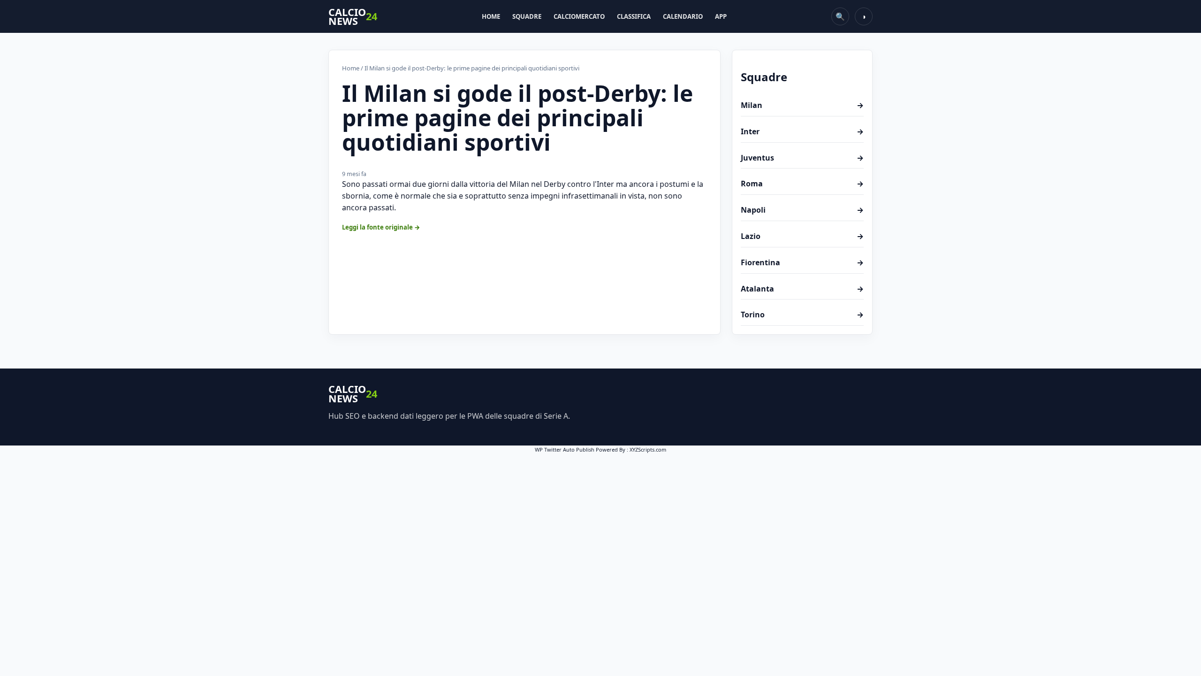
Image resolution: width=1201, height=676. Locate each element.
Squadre (526, 16)
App (721, 16)
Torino (802, 314)
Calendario (683, 16)
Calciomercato (579, 16)
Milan (802, 105)
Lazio (802, 236)
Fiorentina (802, 262)
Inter (802, 131)
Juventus (802, 158)
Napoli (802, 210)
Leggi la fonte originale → (381, 227)
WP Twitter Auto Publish (564, 449)
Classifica (634, 16)
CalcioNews (352, 17)
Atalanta (802, 289)
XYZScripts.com (648, 449)
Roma (802, 183)
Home (491, 16)
